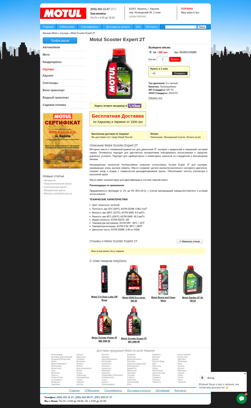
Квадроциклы (52, 62)
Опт (138, 26)
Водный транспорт (56, 97)
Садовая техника (54, 104)
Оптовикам (163, 390)
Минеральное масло (54, 190)
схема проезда (137, 16)
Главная (48, 26)
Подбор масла (60, 40)
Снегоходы (50, 82)
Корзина (187, 8)
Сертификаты (90, 26)
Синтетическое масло (55, 187)
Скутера (48, 69)
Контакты (152, 26)
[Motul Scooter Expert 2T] (119, 98)
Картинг (48, 75)
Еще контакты (98, 13)
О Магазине (66, 26)
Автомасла (49, 180)
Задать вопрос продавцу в (111, 105)
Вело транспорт (54, 90)
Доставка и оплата (118, 26)
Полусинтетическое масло (58, 183)
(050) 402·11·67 (100, 9)
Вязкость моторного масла (58, 193)
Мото (46, 54)
